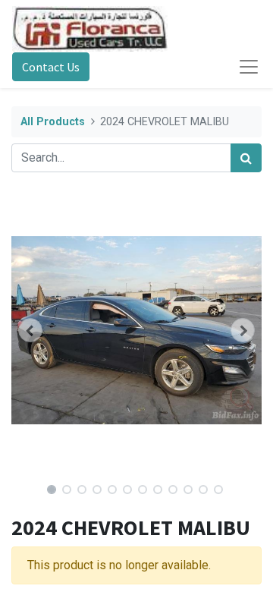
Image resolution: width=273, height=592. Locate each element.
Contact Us (51, 66)
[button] (30, 330)
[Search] (246, 157)
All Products (52, 121)
